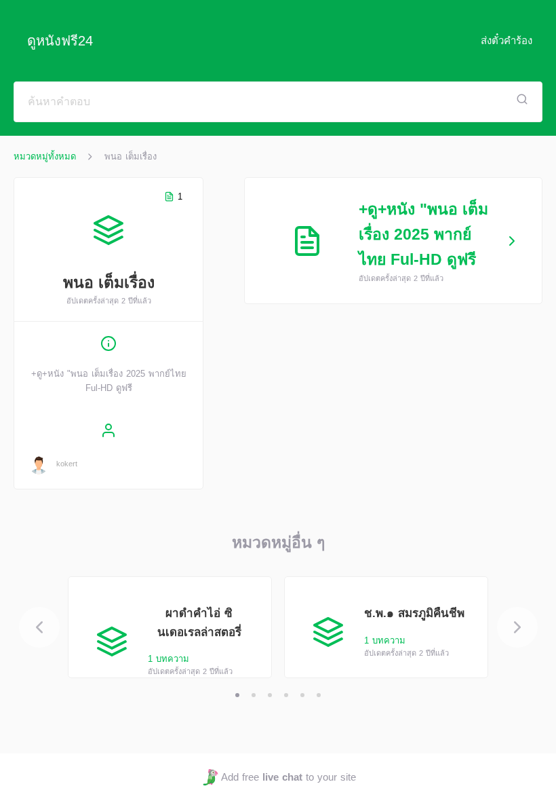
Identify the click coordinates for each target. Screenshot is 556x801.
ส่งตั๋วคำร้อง (506, 40)
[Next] (517, 627)
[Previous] (39, 627)
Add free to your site (288, 777)
